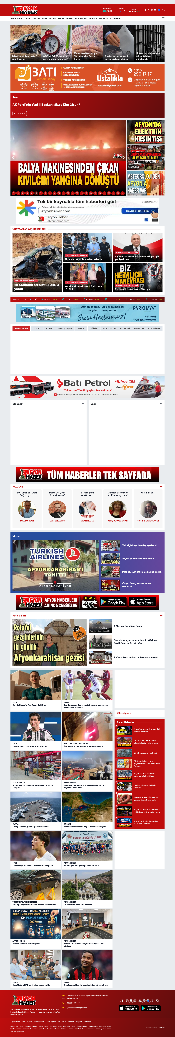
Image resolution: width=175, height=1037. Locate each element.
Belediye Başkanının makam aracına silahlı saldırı (34, 905)
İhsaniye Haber (40, 1029)
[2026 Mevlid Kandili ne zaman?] (87, 885)
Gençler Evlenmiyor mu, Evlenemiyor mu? (118, 494)
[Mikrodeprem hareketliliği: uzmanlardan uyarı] (87, 807)
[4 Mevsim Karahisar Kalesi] (100, 626)
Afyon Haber (16, 18)
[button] (13, 157)
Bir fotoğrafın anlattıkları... (87, 494)
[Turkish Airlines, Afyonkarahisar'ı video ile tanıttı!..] (55, 565)
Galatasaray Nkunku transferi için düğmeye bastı (86, 985)
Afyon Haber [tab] (21, 328)
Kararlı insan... (148, 493)
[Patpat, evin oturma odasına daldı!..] (110, 572)
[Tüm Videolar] (161, 536)
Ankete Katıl (19, 113)
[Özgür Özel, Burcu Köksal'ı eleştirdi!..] (110, 585)
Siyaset (36, 18)
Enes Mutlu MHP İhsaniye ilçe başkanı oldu (31, 985)
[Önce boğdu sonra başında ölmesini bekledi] (87, 726)
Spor (27, 18)
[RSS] (157, 1001)
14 (73, 193)
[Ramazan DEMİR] (27, 509)
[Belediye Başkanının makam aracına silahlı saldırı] (35, 885)
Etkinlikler (115, 18)
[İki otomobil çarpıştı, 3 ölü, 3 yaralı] (37, 263)
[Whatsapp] (152, 1001)
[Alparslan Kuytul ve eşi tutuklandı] (87, 247)
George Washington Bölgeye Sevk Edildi (30, 827)
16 (82, 193)
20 (100, 193)
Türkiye (67, 824)
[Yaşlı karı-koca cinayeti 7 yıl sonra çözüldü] (87, 277)
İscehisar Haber (53, 1029)
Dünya (15, 824)
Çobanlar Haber (69, 1026)
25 (122, 193)
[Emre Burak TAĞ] (57, 509)
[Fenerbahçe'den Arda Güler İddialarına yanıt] (35, 846)
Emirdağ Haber (105, 1026)
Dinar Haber (93, 1026)
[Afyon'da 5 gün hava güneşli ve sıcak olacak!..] (146, 183)
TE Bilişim (161, 1027)
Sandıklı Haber (79, 1029)
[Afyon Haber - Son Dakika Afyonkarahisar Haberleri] (24, 10)
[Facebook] (122, 1001)
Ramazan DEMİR (27, 521)
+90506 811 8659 (73, 1003)
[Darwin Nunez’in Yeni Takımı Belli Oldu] (35, 685)
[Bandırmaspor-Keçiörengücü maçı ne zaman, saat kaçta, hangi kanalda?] (87, 685)
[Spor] (161, 404)
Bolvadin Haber (56, 1026)
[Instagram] (135, 1001)
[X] (127, 1001)
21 (104, 193)
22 (109, 193)
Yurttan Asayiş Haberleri (76, 744)
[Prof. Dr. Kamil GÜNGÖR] (148, 509)
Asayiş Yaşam (49, 18)
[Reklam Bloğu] (87, 77)
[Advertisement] (139, 689)
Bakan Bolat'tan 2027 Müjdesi (26, 944)
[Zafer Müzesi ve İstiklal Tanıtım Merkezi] (100, 657)
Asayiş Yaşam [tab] (65, 328)
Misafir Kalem (87, 521)
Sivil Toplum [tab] (109, 328)
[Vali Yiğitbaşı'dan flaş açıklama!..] (110, 545)
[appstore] (128, 1008)
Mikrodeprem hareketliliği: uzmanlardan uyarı (85, 827)
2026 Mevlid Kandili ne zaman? (78, 905)
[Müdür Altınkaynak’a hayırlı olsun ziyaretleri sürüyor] (87, 924)
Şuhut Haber (106, 1029)
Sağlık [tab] (81, 328)
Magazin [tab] (139, 328)
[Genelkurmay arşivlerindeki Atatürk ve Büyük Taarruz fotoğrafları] (100, 642)
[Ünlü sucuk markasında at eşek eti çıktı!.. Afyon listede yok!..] (146, 157)
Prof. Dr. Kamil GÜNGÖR (148, 521)
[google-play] (150, 1008)
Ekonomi (93, 18)
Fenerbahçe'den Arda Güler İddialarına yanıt (32, 866)
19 (95, 193)
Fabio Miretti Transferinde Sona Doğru (29, 746)
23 (113, 193)
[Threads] (144, 1001)
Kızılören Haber (67, 1029)
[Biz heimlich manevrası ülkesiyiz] (138, 277)
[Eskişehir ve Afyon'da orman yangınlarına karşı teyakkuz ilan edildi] (87, 765)
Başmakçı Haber (31, 1026)
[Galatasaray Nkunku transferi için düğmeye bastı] (87, 965)
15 (77, 193)
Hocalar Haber (27, 1029)
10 (54, 193)
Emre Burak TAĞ (57, 521)
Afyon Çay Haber (17, 1026)
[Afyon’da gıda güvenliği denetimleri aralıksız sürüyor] (35, 765)
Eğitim (69, 18)
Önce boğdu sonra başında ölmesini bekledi (83, 746)
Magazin (103, 18)
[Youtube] (140, 1001)
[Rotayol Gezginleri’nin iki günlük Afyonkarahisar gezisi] (49, 642)
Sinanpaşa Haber (93, 1029)
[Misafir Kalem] (87, 509)
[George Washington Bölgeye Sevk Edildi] (35, 807)
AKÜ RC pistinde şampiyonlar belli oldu (81, 866)
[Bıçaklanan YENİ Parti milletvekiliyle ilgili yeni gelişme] (138, 247)
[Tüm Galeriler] (161, 616)
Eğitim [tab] (94, 328)
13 (68, 193)
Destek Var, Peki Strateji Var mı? (57, 494)
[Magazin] (83, 404)
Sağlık (61, 18)
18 (91, 193)
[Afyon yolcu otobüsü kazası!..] (110, 559)
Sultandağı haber (17, 1031)
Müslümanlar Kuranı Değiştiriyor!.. (27, 494)
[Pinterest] (131, 1001)
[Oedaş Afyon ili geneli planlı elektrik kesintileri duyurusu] (146, 132)
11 (59, 193)
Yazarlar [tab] (17, 487)
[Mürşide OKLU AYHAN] (118, 509)
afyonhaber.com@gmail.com (77, 1008)
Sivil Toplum (81, 18)
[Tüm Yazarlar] (161, 487)
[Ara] (163, 10)
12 (63, 193)
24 (118, 193)
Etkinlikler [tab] (154, 328)
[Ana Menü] (163, 18)
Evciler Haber (15, 1029)
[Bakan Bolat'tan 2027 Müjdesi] (35, 924)
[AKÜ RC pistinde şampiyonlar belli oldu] (87, 846)
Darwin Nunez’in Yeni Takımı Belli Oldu (29, 705)
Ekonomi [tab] (125, 328)
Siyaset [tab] (50, 328)
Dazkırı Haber (82, 1026)
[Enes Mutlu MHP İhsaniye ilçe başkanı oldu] (35, 965)
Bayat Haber (44, 1026)
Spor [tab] (37, 328)
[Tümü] (161, 97)
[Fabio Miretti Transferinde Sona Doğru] (35, 726)
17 (86, 193)
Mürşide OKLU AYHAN (118, 521)
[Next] (148, 1001)
